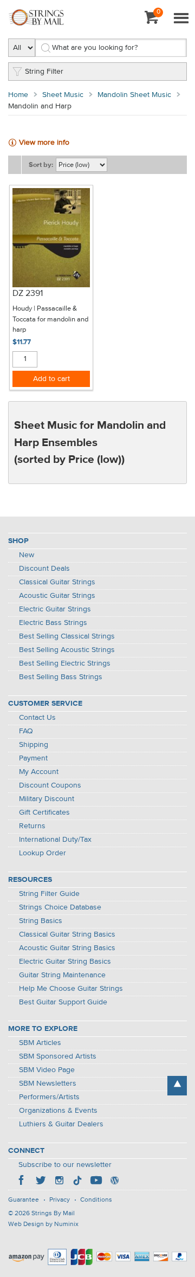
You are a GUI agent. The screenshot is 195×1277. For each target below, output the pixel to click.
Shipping (33, 745)
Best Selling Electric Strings (64, 663)
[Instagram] (59, 1182)
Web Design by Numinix (43, 1224)
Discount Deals (44, 568)
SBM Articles (40, 1043)
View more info (44, 142)
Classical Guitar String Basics (67, 934)
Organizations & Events (58, 1110)
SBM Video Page (47, 1070)
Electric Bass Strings (53, 623)
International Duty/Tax (55, 839)
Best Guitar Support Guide (63, 1002)
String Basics (40, 921)
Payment (33, 758)
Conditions (96, 1200)
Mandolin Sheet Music (134, 95)
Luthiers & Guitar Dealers (61, 1124)
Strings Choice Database (60, 907)
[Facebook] (22, 1182)
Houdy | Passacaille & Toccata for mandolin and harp (50, 319)
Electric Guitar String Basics (65, 961)
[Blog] (114, 1182)
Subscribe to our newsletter (65, 1165)
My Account (38, 772)
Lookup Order (42, 853)
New (26, 555)
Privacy (59, 1200)
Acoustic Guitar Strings (57, 595)
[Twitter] (40, 1182)
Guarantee (23, 1200)
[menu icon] (181, 19)
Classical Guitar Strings (57, 582)
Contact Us (37, 717)
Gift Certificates (44, 812)
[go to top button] (177, 1085)
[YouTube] (96, 1182)
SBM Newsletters (47, 1083)
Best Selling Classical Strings (67, 636)
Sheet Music (62, 95)
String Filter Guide (49, 894)
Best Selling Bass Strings (60, 677)
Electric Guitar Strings (55, 609)
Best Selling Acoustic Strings (67, 650)
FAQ (26, 731)
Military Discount (46, 799)
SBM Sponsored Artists (57, 1056)
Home (18, 95)
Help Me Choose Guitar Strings (71, 988)
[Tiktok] (77, 1182)
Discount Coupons (50, 785)
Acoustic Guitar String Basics (67, 948)
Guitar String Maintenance (62, 975)
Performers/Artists (49, 1097)
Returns (32, 826)
